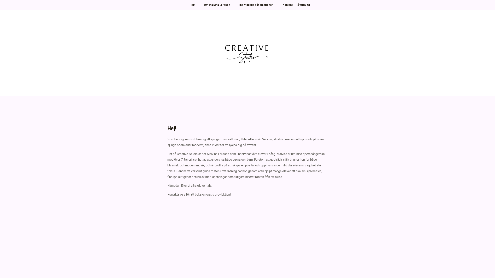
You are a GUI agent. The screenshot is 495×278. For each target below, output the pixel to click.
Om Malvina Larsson (217, 4)
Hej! (192, 4)
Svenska (303, 5)
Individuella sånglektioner (256, 4)
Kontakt (288, 4)
